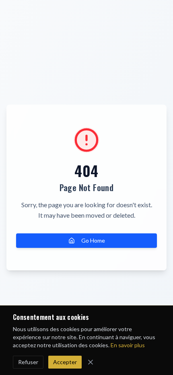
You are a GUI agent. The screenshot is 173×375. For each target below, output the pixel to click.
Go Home (93, 240)
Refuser (28, 362)
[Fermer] (90, 362)
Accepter (65, 362)
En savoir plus (128, 345)
